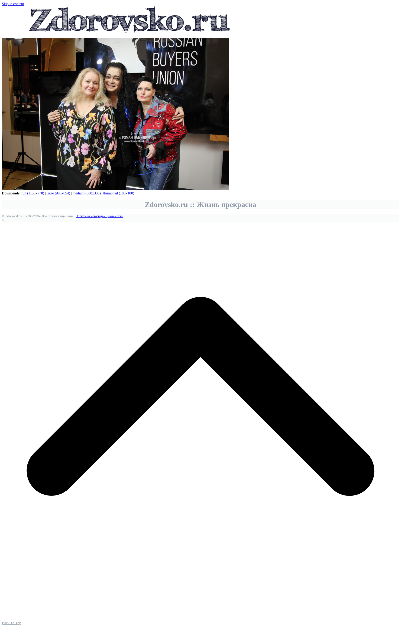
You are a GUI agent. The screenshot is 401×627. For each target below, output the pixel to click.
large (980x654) (58, 193)
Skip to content (13, 4)
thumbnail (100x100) (118, 193)
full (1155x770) (32, 193)
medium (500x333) (87, 193)
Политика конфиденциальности (99, 216)
